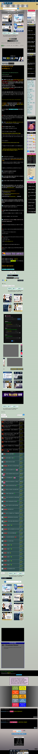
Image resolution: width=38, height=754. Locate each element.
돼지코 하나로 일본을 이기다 (10, 469)
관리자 (2, 45)
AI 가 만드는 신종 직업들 (31, 34)
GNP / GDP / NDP (30, 49)
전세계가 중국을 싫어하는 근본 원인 (11, 501)
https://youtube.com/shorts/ (9, 193)
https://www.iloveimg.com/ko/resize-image (11, 133)
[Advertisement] (12, 51)
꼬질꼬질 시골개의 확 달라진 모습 (11, 485)
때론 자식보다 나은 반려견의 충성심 (13, 465)
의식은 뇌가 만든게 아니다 (18, 711)
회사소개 (2, 671)
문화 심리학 (30, 102)
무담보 (29, 81)
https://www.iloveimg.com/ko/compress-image (10, 142)
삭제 (18, 324)
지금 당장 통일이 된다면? (11, 568)
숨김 (37, 4)
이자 (28, 87)
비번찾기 (32, 20)
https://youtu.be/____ (11, 187)
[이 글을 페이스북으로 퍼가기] (2, 280)
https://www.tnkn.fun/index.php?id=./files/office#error (11, 99)
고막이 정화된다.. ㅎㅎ (30, 68)
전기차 (29, 171)
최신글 (12, 711)
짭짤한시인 (21, 473)
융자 (32, 82)
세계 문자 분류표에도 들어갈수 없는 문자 (12, 473)
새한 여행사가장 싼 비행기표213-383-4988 (15, 696)
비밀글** (8, 552)
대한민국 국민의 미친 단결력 (10, 461)
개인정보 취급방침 (10, 671)
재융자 (33, 86)
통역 (28, 109)
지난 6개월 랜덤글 (14, 722)
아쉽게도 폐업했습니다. (31, 73)
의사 (33, 91)
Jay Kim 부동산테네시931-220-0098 (15, 692)
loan (31, 109)
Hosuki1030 (22, 421)
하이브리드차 (30, 170)
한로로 (32, 81)
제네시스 (29, 86)
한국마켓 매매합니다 (13, 12)
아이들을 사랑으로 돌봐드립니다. (10, 441)
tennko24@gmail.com (9, 241)
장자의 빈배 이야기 (11, 509)
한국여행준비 (30, 89)
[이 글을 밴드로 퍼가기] (6, 280)
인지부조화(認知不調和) (32, 211)
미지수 (21, 501)
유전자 (29, 96)
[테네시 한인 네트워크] (7, 3)
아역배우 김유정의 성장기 (10, 493)
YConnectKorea (31, 84)
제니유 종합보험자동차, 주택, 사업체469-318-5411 (22, 692)
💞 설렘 (23, 730)
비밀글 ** (8, 525)
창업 (28, 104)
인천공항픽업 (30, 106)
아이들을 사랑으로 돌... (31, 186)
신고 (22, 280)
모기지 (29, 101)
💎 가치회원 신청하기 (31, 10)
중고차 (29, 92)
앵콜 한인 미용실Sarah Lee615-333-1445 (22, 704)
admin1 (21, 425)
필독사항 (4, 283)
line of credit (30, 99)
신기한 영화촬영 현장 (9, 477)
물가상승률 (30, 97)
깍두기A (21, 485)
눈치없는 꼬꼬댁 (30, 30)
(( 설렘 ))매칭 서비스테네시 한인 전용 (22, 700)
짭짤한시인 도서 (31, 117)
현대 (33, 102)
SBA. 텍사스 (30, 94)
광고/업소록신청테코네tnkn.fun (15, 700)
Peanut (21, 437)
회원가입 (5, 33)
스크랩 (19, 280)
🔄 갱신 (35, 727)
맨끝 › (19, 581)
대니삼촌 (21, 505)
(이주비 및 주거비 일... (31, 208)
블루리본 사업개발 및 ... (32, 189)
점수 (28, 151)
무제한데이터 (30, 107)
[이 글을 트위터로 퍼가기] (4, 280)
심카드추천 (30, 91)
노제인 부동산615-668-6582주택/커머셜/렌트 (15, 688)
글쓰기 (10, 33)
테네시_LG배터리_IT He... (32, 192)
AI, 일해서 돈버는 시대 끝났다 (22, 722)
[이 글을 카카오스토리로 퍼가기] (5, 280)
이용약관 (5, 671)
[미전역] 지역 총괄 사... (31, 202)
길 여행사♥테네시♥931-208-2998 (22, 696)
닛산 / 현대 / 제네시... (31, 183)
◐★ (28, 59)
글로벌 (21, 429)
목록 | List (3, 573)
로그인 (29, 17)
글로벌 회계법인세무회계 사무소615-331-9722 (15, 704)
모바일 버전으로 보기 (19, 674)
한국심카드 (30, 112)
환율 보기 (31, 178)
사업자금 (29, 82)
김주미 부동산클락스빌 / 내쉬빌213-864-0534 (22, 688)
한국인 (29, 111)
